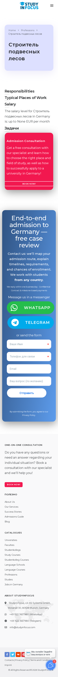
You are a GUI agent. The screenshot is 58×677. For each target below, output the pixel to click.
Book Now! (29, 184)
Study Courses (12, 555)
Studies (9, 579)
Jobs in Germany (14, 584)
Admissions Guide (14, 516)
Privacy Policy (28, 415)
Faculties (9, 545)
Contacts (9, 660)
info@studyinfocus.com (22, 627)
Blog (7, 521)
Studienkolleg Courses (17, 559)
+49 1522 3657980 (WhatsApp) (25, 614)
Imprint (8, 665)
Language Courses (15, 569)
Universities (11, 540)
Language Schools (15, 564)
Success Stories (13, 511)
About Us (10, 502)
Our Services (11, 506)
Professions (11, 574)
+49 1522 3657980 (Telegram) (25, 621)
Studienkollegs (13, 550)
